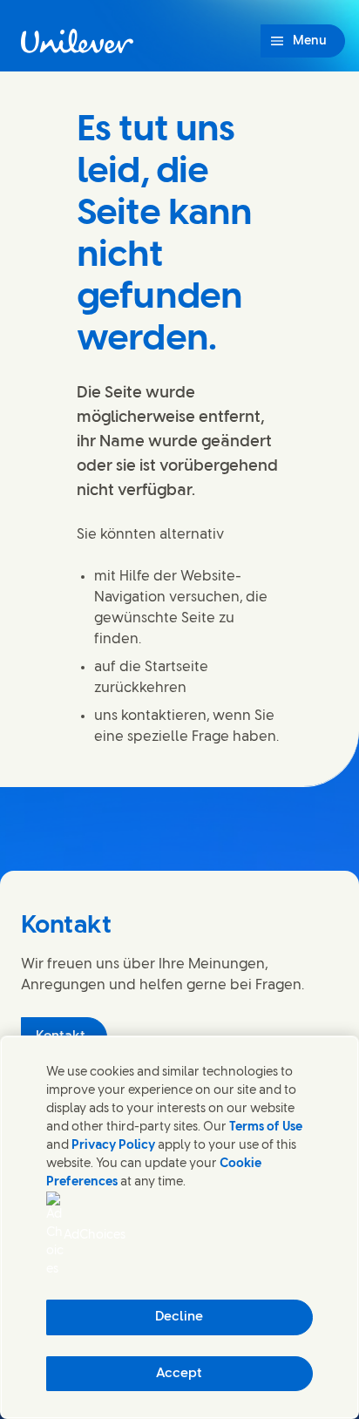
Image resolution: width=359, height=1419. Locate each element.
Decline (179, 1317)
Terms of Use (265, 1127)
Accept (179, 1374)
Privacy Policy (113, 1145)
